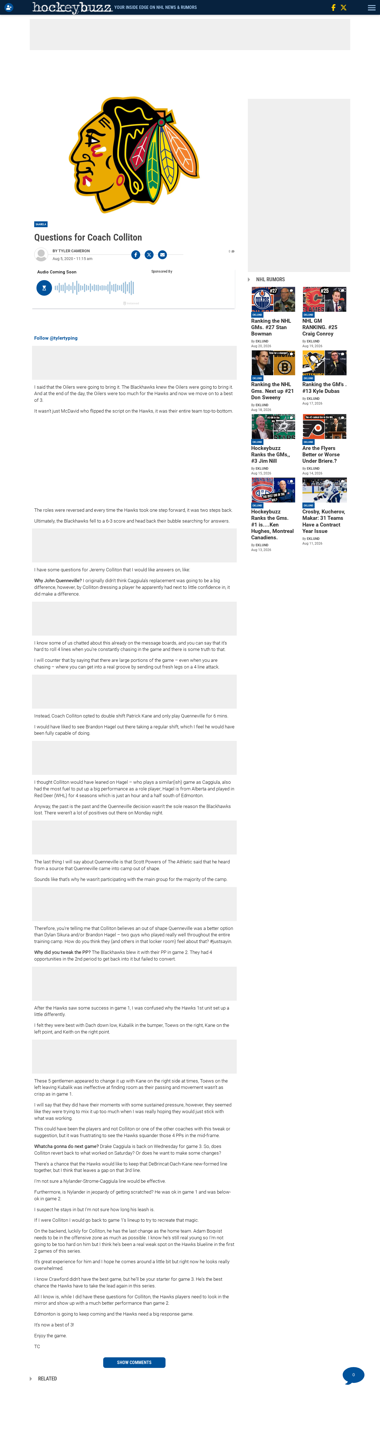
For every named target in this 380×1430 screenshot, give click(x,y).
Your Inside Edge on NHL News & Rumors (155, 7)
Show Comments (134, 1362)
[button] (371, 8)
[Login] (10, 7)
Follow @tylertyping (56, 338)
